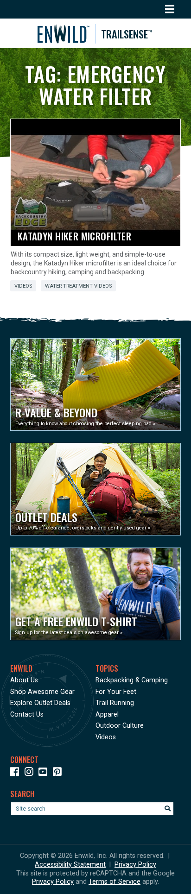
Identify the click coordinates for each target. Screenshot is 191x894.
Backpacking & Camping (132, 680)
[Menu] (170, 9)
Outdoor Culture (120, 726)
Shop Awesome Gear (42, 692)
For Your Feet (116, 692)
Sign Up (32, 877)
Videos (23, 286)
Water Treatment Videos (78, 286)
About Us (24, 680)
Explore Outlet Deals (40, 703)
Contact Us (27, 714)
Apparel (107, 714)
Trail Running (115, 703)
